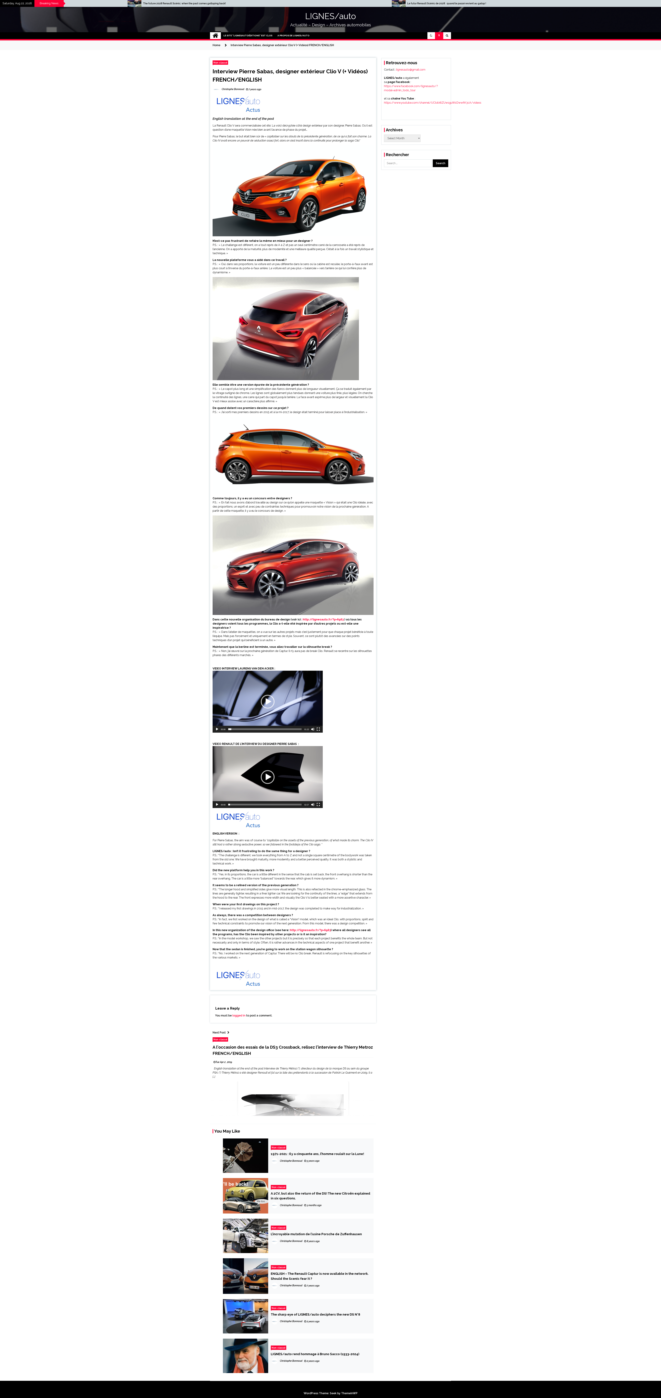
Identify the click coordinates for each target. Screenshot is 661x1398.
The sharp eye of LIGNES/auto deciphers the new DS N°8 (315, 1314)
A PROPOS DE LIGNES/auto (293, 35)
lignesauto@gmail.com (410, 69)
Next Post (219, 1032)
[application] (268, 702)
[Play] (217, 729)
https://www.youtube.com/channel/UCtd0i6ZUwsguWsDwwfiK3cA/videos (432, 102)
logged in (238, 1015)
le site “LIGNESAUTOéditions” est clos (247, 35)
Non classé (220, 62)
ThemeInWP (349, 1393)
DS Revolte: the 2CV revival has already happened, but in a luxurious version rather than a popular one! (271, 3)
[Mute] (312, 729)
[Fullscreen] (318, 729)
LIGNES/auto (330, 16)
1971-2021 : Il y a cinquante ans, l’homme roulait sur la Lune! (317, 1154)
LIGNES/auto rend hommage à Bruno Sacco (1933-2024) (315, 1354)
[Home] (215, 35)
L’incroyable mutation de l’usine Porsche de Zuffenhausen (316, 1234)
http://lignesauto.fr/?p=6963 (323, 619)
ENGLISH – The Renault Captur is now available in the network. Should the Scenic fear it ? (320, 1276)
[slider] (265, 729)
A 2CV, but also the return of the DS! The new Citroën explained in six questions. (320, 1195)
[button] (431, 35)
